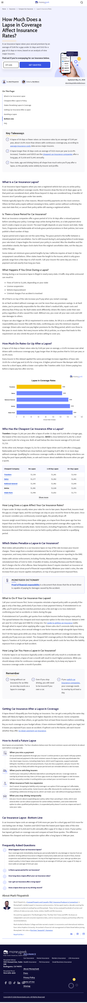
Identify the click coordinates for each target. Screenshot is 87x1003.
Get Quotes (35, 65)
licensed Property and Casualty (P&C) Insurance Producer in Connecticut (52, 902)
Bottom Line (9, 119)
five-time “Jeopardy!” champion (41, 930)
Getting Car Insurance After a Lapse (17, 110)
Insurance (12, 9)
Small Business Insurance (62, 962)
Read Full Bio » (19, 934)
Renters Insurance (59, 958)
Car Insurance (28, 958)
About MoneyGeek (31, 969)
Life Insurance (73, 958)
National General (10, 483)
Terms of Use (28, 982)
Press (25, 973)
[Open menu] (2, 2)
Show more (43, 497)
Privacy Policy (29, 978)
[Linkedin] (71, 934)
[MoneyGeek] (42, 2)
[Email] (83, 934)
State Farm (8, 492)
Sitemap (26, 986)
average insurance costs (20, 146)
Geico (6, 479)
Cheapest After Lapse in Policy (15, 100)
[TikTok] (14, 983)
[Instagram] (77, 934)
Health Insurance (29, 962)
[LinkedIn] (19, 983)
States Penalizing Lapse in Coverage (17, 105)
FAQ (5, 123)
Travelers (7, 474)
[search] (82, 2)
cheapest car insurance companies (57, 154)
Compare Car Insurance (26, 9)
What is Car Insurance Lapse (14, 96)
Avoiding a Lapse (10, 114)
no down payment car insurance (32, 731)
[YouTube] (23, 983)
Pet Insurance (44, 962)
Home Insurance (43, 958)
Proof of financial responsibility (26, 585)
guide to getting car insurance (60, 623)
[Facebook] (5, 983)
